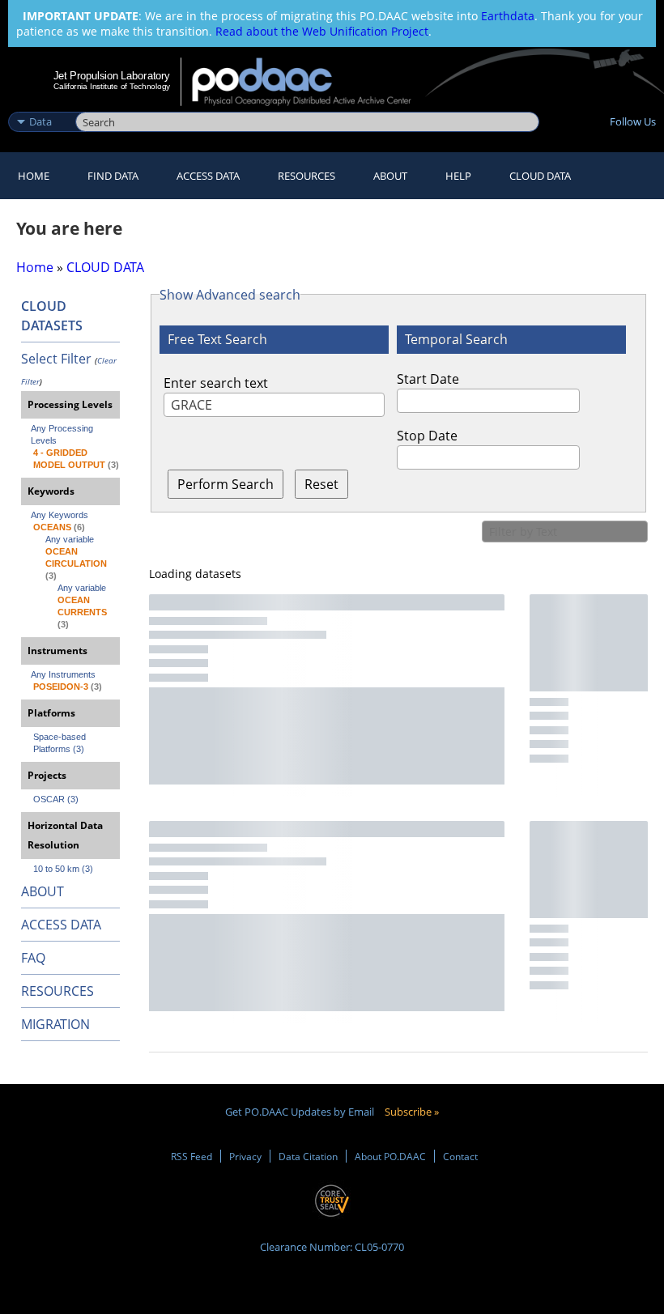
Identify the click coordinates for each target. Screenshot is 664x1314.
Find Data (112, 175)
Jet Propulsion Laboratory (111, 75)
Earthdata (507, 15)
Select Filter (56, 359)
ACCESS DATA (61, 924)
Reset (321, 484)
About (390, 175)
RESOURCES (306, 175)
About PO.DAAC (390, 1156)
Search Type (40, 104)
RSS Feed (191, 1156)
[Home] (312, 81)
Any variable (69, 539)
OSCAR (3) (56, 799)
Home (33, 175)
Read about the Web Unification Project (321, 31)
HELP (458, 175)
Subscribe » (412, 1111)
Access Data (208, 175)
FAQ (33, 958)
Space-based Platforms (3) (60, 743)
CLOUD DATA (540, 175)
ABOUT (42, 891)
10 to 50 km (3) (63, 869)
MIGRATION (55, 1024)
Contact (460, 1156)
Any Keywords (59, 515)
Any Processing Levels (63, 434)
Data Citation (308, 1156)
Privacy (245, 1156)
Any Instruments (63, 674)
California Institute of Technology (111, 86)
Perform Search (225, 484)
